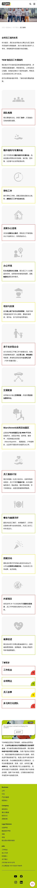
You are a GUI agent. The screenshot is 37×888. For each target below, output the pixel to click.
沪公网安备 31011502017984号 (12, 866)
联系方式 (5, 816)
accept (18, 732)
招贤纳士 (5, 800)
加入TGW (5, 853)
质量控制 (5, 819)
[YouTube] (15, 876)
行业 (3, 794)
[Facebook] (21, 876)
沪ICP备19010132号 (8, 862)
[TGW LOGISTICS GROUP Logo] (6, 4)
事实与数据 (5, 812)
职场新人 (5, 856)
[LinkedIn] (21, 882)
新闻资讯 (5, 809)
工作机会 (5, 850)
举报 (3, 837)
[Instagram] (15, 882)
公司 (3, 791)
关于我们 (5, 859)
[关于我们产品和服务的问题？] (32, 884)
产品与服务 (5, 797)
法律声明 (5, 828)
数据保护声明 (6, 831)
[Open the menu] (34, 4)
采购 (3, 834)
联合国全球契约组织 (8, 840)
